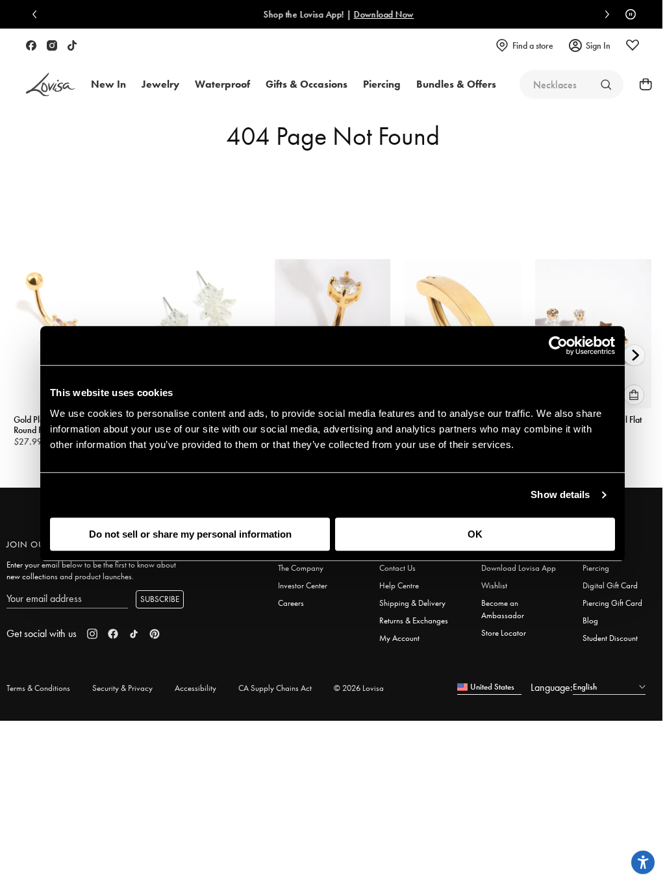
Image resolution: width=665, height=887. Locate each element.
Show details (560, 494)
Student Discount (610, 637)
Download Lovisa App (518, 567)
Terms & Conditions (38, 687)
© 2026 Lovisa (359, 687)
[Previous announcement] (37, 14)
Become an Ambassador (502, 609)
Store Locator (503, 632)
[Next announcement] (604, 14)
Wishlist (494, 585)
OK (475, 534)
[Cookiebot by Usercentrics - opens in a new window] (558, 345)
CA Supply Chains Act (275, 687)
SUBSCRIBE (159, 599)
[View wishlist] (632, 45)
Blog (590, 620)
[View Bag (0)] (641, 84)
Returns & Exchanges (413, 620)
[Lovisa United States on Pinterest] (154, 634)
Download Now (377, 14)
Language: (552, 687)
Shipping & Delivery (412, 602)
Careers (291, 602)
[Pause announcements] (627, 14)
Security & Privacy (122, 687)
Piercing (596, 567)
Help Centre (399, 585)
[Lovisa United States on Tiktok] (72, 45)
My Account (399, 637)
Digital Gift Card (610, 585)
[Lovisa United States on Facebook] (31, 45)
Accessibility (195, 687)
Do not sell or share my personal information (190, 534)
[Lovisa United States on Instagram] (52, 45)
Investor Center (302, 585)
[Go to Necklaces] (606, 84)
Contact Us (397, 567)
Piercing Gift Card (612, 602)
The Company (300, 567)
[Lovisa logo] (50, 85)
